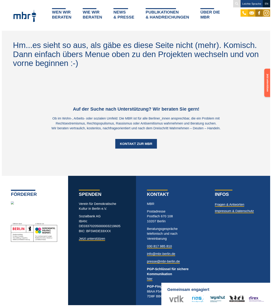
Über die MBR (210, 14)
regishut (216, 299)
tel (244, 11)
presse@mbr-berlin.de (163, 261)
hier (149, 279)
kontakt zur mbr (136, 144)
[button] (237, 3)
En (266, 3)
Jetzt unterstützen (92, 238)
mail (251, 11)
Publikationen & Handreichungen (167, 14)
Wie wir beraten (92, 14)
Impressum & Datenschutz (234, 211)
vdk (171, 299)
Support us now (266, 77)
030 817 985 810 (159, 246)
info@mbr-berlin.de (161, 254)
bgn (232, 299)
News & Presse (123, 14)
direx (252, 299)
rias (191, 299)
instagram (266, 11)
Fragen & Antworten (229, 204)
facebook (259, 11)
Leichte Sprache (251, 3)
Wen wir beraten (61, 14)
